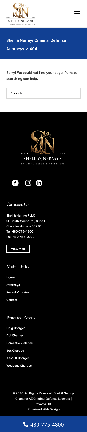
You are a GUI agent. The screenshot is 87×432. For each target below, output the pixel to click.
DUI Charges (15, 335)
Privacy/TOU (43, 404)
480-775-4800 (22, 231)
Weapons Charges (19, 365)
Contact (11, 299)
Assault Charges (18, 358)
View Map (18, 248)
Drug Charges (16, 328)
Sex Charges (15, 350)
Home (10, 277)
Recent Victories (17, 292)
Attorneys (13, 285)
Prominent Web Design (44, 409)
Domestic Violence (19, 343)
